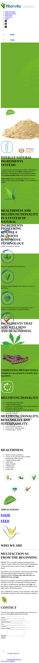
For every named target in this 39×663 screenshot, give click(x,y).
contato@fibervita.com (14, 659)
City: (2, 624)
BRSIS (12, 661)
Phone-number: (5, 628)
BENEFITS (8, 15)
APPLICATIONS (10, 13)
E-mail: (3, 620)
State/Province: (5, 622)
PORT (7, 19)
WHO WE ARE (10, 12)
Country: (3, 626)
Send (3, 637)
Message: (4, 635)
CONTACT (8, 17)
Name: (3, 618)
